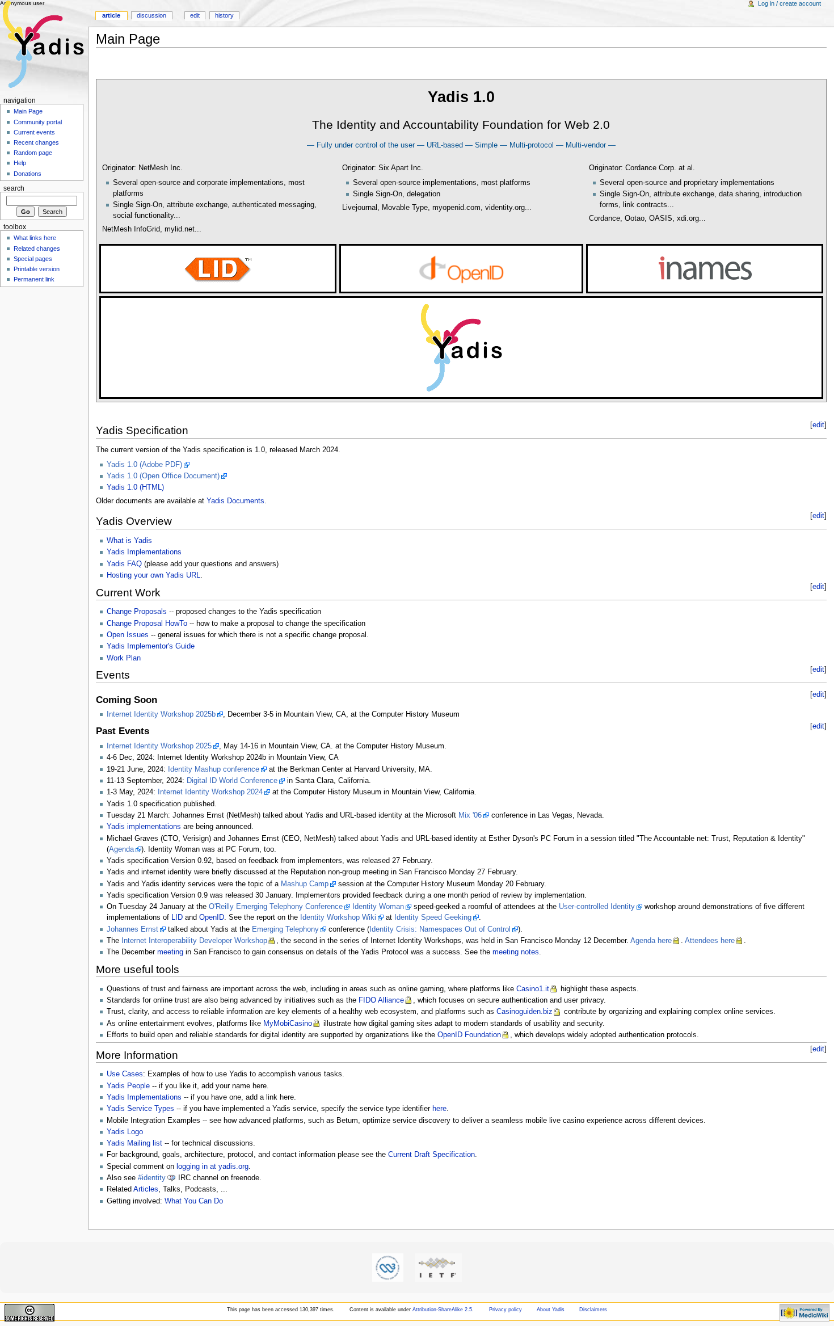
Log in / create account (789, 3)
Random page (33, 152)
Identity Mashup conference (213, 769)
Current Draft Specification (431, 1155)
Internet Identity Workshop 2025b (161, 714)
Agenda (121, 849)
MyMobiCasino (287, 1024)
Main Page (28, 111)
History (224, 15)
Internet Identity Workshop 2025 (159, 746)
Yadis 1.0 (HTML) (135, 487)
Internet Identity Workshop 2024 (210, 792)
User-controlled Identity (597, 907)
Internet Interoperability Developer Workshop (194, 941)
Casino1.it (532, 989)
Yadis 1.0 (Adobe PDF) (144, 465)
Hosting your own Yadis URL (153, 575)
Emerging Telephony (285, 929)
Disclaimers (593, 1309)
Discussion (151, 15)
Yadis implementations (144, 827)
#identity (152, 1178)
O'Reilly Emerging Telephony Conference (276, 907)
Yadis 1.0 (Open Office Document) (163, 476)
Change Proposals (137, 612)
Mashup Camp (304, 884)
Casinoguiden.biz (524, 1012)
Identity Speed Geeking (432, 917)
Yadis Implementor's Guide (151, 646)
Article (111, 15)
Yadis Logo (125, 1132)
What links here (35, 237)
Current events (34, 132)
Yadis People (128, 1086)
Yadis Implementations (144, 552)
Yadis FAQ (124, 564)
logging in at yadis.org (212, 1167)
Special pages (33, 258)
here (439, 1109)
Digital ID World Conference (232, 781)
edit (818, 425)
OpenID (211, 917)
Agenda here (651, 941)
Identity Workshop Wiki (338, 917)
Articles (145, 1189)
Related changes (37, 248)
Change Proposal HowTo (147, 624)
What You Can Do (194, 1201)
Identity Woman (378, 907)
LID (177, 917)
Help (20, 162)
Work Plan (124, 658)
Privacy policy (505, 1309)
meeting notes (515, 952)
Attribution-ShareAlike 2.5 (442, 1309)
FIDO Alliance (381, 1000)
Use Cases (125, 1074)
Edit (195, 15)
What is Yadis (129, 541)
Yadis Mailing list (134, 1143)
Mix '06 (470, 815)
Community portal (38, 122)
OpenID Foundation (469, 1035)
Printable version (37, 269)
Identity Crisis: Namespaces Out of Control (440, 929)
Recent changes (36, 142)
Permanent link (34, 279)
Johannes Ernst (132, 929)
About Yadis (551, 1309)
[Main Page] (44, 44)
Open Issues (128, 635)
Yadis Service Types (140, 1109)
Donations (27, 173)
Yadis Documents (235, 501)
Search (13, 188)
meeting (170, 952)
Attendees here (710, 941)
